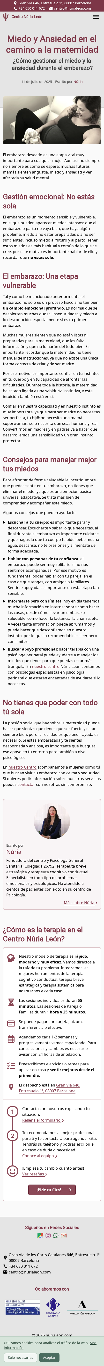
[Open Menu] (98, 17)
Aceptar (49, 1357)
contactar (26, 784)
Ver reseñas (33, 1174)
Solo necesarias (20, 1357)
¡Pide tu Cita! (49, 1189)
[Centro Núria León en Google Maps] (40, 1235)
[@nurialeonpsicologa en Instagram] (48, 1235)
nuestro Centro (22, 767)
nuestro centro (45, 666)
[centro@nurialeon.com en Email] (64, 1235)
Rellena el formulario (41, 1120)
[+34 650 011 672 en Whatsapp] (56, 1235)
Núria (78, 81)
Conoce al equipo (38, 1155)
